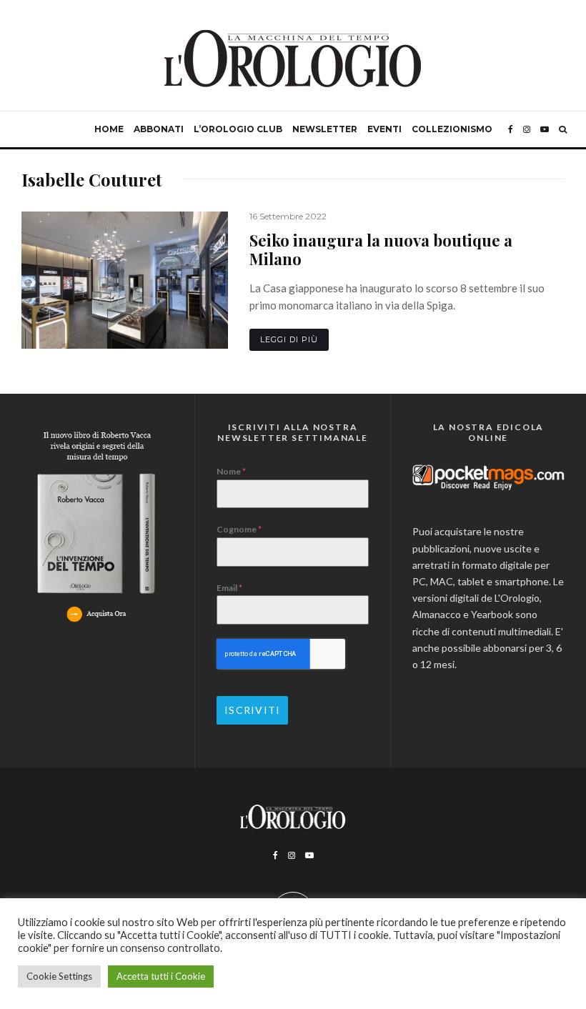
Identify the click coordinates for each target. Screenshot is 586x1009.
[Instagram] (526, 129)
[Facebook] (510, 129)
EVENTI (384, 129)
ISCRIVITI (252, 710)
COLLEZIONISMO (452, 129)
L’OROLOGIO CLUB (238, 129)
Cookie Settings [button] (59, 976)
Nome (231, 471)
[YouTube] (544, 129)
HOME (109, 129)
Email (229, 587)
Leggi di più (289, 339)
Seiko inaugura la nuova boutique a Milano (380, 250)
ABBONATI (159, 129)
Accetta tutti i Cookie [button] (160, 976)
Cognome (239, 529)
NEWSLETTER (324, 129)
